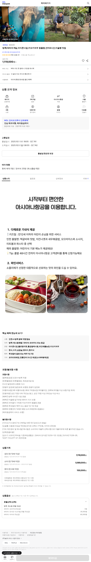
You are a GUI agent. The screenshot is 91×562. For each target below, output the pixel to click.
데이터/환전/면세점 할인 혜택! (21, 79)
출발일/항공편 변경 (45, 153)
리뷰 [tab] (86, 178)
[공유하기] (87, 60)
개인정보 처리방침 (36, 533)
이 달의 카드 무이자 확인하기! (21, 74)
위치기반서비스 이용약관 (19, 533)
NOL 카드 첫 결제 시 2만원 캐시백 (22, 68)
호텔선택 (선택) (10, 502)
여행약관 (21, 535)
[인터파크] (5, 3)
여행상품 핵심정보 (27, 55)
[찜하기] (83, 60)
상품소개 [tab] (6, 178)
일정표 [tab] (32, 178)
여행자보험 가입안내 (9, 535)
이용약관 (5, 533)
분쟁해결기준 (31, 535)
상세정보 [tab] (59, 178)
